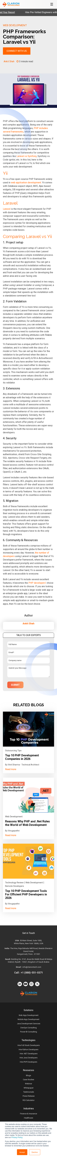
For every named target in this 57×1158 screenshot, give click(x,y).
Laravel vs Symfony (27, 156)
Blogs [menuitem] (28, 1075)
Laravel (6, 209)
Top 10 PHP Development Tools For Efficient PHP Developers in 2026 (26, 894)
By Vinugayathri (12, 831)
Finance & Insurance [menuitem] (28, 1114)
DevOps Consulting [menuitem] (28, 1028)
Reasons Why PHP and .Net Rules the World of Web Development (27, 823)
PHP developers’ (37, 582)
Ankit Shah (9, 61)
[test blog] (28, 729)
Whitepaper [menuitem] (28, 1088)
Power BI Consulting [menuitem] (28, 1032)
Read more (10, 769)
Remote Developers (14, 886)
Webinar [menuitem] (28, 1084)
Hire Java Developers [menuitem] (28, 1058)
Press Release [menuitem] (28, 1096)
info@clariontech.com (32, 967)
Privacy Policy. (17, 1137)
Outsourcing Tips (13, 750)
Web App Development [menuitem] (28, 1015)
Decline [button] (35, 1152)
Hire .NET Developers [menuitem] (28, 1053)
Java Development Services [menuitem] (28, 1023)
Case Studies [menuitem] (28, 1079)
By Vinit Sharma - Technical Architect (22, 764)
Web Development (15, 25)
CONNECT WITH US (17, 51)
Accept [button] (22, 1152)
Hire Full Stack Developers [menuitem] (29, 1045)
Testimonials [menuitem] (28, 1092)
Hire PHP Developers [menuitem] (28, 1062)
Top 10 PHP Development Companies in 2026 (22, 757)
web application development (26, 182)
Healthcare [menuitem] (28, 1118)
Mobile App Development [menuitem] (28, 1019)
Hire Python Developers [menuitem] (28, 1049)
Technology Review (14, 882)
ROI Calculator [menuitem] (28, 1100)
